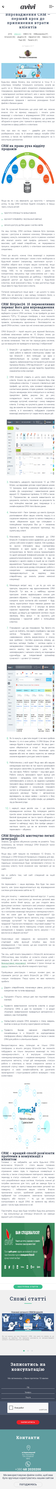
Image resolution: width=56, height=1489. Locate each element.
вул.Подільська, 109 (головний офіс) (28, 1455)
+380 (28, 1469)
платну (4, 966)
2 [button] (28, 1350)
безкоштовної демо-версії (13, 963)
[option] (28, 1330)
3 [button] (32, 1350)
